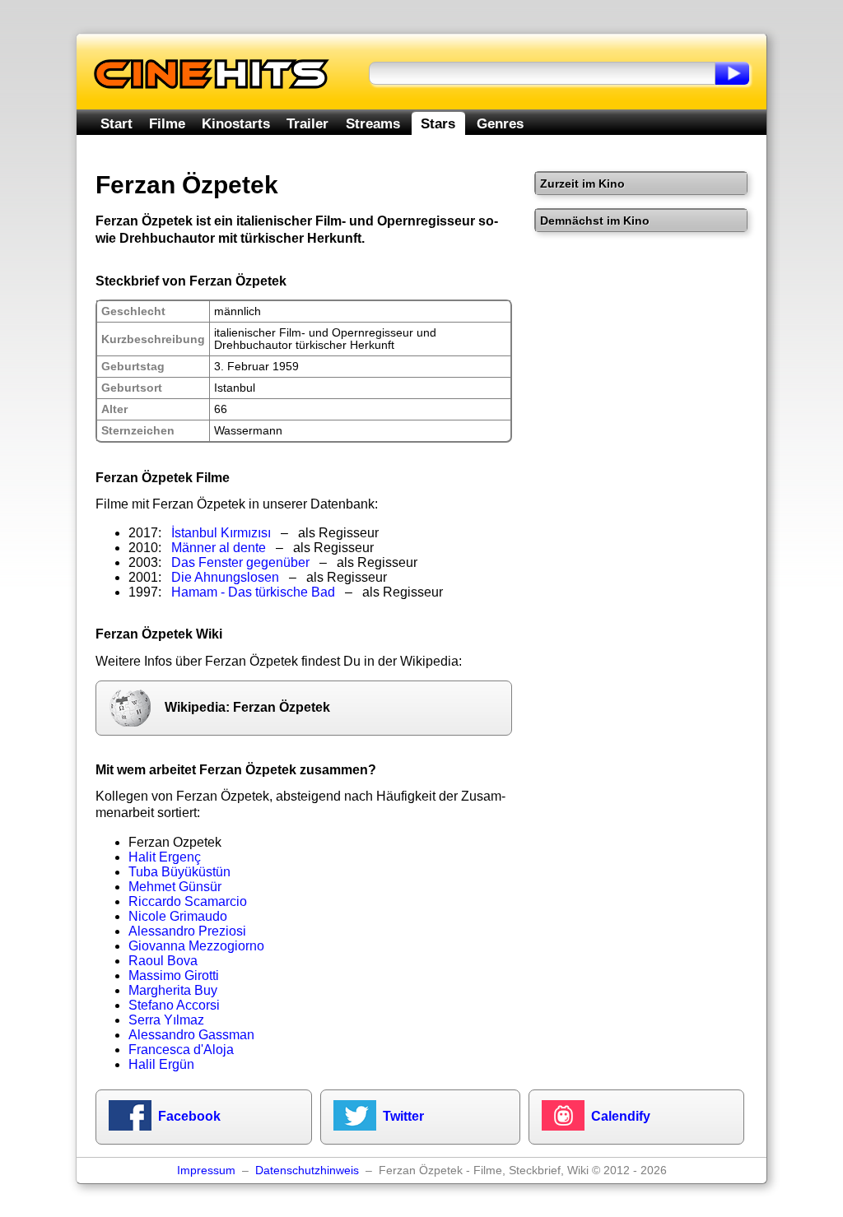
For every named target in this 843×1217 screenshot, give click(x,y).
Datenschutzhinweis (307, 1170)
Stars (438, 123)
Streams (373, 123)
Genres (500, 123)
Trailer (307, 123)
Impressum (206, 1170)
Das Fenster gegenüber (240, 562)
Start (116, 123)
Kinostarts (236, 123)
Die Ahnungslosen (225, 577)
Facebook (189, 1116)
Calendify (620, 1116)
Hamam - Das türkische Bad (253, 592)
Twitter (403, 1116)
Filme (167, 123)
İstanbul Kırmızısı (221, 533)
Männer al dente (218, 548)
